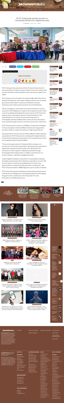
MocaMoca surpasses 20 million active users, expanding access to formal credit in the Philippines (54, 133)
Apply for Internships (33, 332)
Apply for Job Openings (33, 330)
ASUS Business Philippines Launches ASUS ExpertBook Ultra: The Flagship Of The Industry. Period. (55, 266)
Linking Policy (55, 338)
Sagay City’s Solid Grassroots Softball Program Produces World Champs (22, 196)
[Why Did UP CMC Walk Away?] (60, 312)
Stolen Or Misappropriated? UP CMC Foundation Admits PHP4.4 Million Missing (56, 283)
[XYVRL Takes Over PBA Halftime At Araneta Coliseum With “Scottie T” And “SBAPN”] (60, 89)
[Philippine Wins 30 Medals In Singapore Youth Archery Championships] (46, 190)
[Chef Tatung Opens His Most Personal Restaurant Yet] (60, 255)
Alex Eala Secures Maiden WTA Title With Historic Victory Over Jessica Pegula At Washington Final (34, 196)
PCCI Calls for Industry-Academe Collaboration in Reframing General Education (54, 124)
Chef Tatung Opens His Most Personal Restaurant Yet (55, 256)
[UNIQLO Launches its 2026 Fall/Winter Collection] (60, 98)
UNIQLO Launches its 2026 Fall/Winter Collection (54, 99)
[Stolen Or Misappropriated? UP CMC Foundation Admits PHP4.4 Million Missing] (61, 281)
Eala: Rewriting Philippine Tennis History (57, 195)
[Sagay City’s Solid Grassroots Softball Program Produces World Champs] (22, 190)
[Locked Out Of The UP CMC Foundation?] (60, 307)
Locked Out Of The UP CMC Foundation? (55, 307)
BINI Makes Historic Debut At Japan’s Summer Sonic (53, 84)
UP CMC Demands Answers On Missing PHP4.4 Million (54, 275)
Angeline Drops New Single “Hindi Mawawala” (54, 77)
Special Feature (52, 121)
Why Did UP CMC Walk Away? (55, 312)
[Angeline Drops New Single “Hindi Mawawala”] (60, 75)
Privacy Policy (55, 332)
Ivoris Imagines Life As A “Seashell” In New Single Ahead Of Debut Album (54, 107)
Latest (2, 182)
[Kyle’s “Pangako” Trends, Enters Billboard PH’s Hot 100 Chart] (60, 67)
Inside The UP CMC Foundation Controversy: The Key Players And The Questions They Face (55, 291)
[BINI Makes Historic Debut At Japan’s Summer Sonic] (60, 82)
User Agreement (55, 330)
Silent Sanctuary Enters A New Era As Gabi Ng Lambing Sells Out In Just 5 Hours (54, 116)
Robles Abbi (27, 23)
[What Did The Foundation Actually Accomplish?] (60, 317)
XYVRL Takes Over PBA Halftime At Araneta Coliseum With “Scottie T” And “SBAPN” (54, 92)
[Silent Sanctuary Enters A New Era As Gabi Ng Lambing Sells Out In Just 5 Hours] (60, 113)
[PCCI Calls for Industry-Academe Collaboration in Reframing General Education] (60, 122)
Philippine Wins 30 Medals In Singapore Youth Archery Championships (45, 196)
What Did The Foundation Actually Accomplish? (55, 318)
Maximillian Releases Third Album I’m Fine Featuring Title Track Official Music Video (54, 143)
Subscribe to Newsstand (45, 330)
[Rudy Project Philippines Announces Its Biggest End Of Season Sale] (60, 247)
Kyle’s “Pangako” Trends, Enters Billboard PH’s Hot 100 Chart (54, 70)
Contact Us (19, 330)
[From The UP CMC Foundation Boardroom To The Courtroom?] (60, 299)
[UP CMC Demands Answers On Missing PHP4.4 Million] (60, 274)
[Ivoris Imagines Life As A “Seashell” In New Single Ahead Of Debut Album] (60, 104)
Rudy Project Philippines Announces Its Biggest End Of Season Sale (55, 249)
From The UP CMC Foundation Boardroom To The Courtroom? (55, 301)
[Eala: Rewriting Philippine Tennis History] (57, 190)
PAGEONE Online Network (52, 66)
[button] (61, 4)
